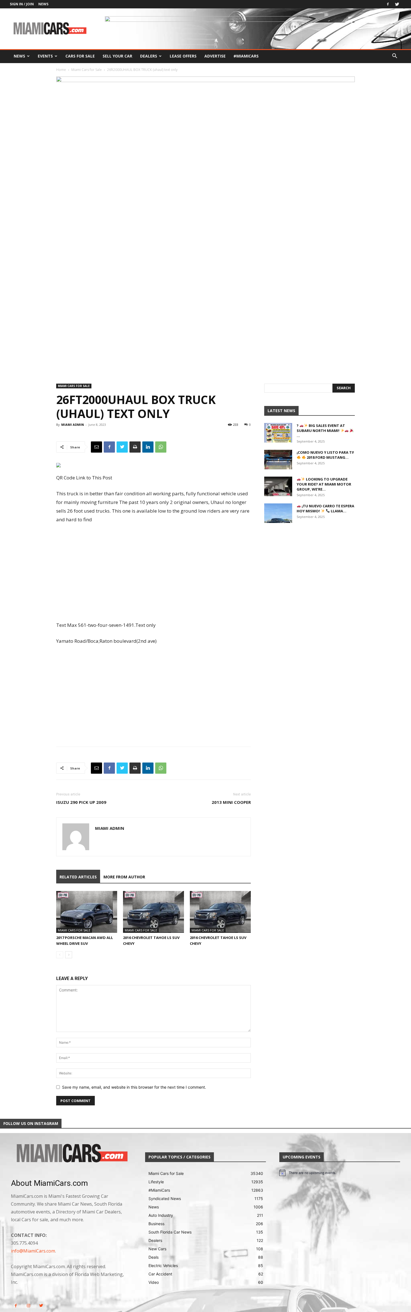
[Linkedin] (147, 447)
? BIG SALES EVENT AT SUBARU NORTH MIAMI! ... (321, 430)
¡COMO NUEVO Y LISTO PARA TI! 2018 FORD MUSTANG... (325, 455)
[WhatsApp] (160, 447)
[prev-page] (59, 954)
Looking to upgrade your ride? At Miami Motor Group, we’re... (324, 484)
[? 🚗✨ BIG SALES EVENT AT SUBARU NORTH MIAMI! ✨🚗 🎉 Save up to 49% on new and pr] (278, 433)
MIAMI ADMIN (72, 424)
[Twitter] (397, 4)
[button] (394, 56)
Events (45, 56)
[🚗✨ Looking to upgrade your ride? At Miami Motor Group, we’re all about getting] (278, 486)
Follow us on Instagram (30, 1123)
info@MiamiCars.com (33, 1251)
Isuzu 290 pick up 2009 (81, 802)
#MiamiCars (246, 56)
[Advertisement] (153, 573)
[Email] (96, 447)
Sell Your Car (117, 56)
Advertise (215, 56)
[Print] (135, 447)
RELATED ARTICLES (78, 877)
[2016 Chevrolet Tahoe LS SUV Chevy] (153, 912)
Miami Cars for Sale (86, 69)
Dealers (148, 56)
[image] (71, 1154)
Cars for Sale (80, 56)
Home (61, 69)
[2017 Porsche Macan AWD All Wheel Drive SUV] (86, 912)
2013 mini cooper (231, 802)
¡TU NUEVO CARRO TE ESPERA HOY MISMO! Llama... (325, 508)
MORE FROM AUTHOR (124, 877)
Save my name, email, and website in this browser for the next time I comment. (134, 1087)
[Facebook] (388, 4)
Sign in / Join (22, 4)
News (43, 4)
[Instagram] (28, 1306)
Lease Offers (183, 56)
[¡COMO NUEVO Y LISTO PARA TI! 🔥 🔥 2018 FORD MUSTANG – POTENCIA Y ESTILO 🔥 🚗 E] (278, 459)
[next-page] (68, 954)
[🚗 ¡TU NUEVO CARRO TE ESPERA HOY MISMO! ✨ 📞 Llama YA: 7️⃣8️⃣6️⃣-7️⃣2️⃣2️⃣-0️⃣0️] (278, 513)
